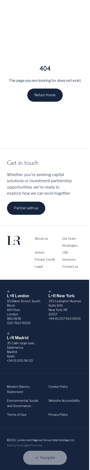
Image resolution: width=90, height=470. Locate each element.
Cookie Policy (58, 386)
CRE (65, 252)
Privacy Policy (58, 414)
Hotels (39, 252)
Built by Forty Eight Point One (24, 445)
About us (41, 238)
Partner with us (26, 208)
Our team (69, 238)
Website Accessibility (64, 400)
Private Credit (45, 259)
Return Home (45, 95)
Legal (39, 266)
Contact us (70, 266)
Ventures (69, 259)
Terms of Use (16, 414)
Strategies (70, 245)
